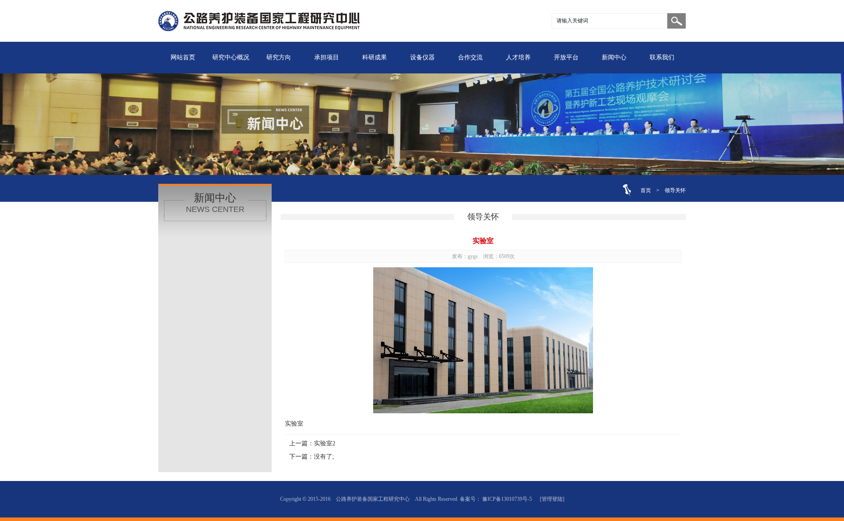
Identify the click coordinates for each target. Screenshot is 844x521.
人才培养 (518, 57)
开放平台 (566, 57)
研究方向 (278, 57)
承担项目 (326, 57)
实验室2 (324, 443)
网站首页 (183, 57)
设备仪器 (422, 57)
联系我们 (662, 57)
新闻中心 (614, 57)
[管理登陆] (552, 499)
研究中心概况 (230, 57)
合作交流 (470, 57)
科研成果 (374, 57)
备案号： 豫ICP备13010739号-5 (496, 499)
